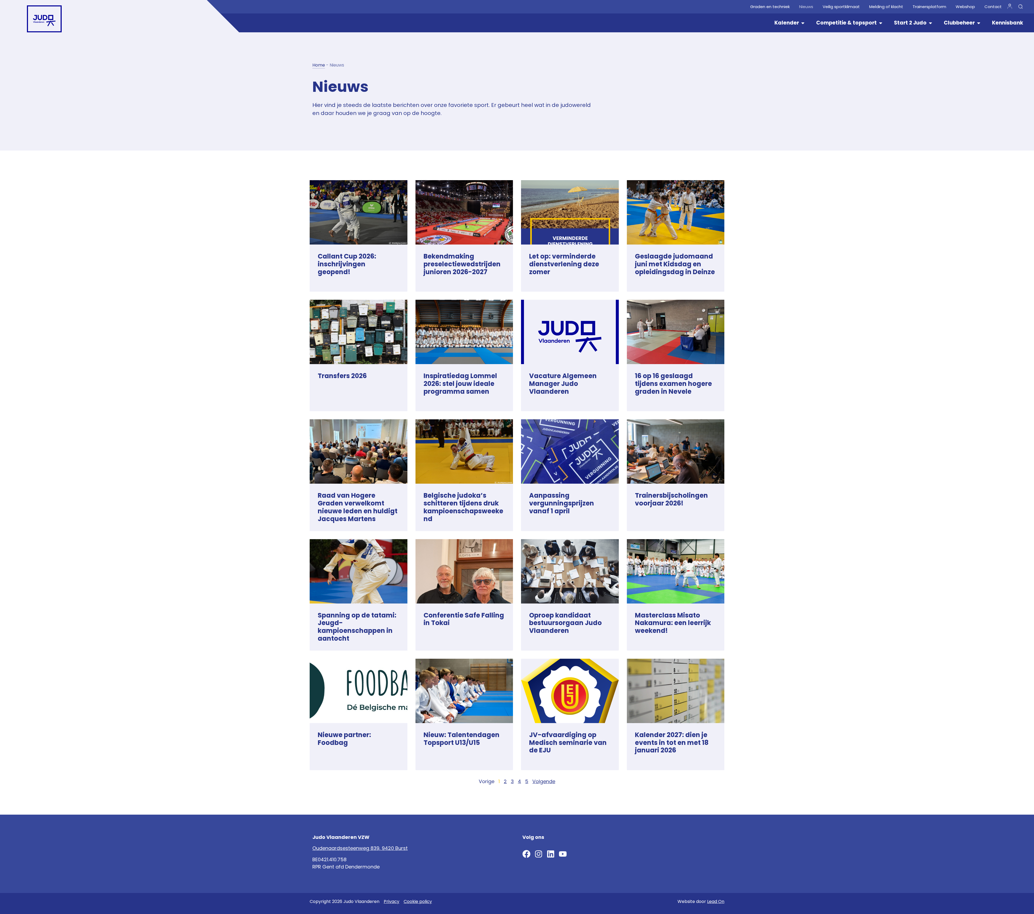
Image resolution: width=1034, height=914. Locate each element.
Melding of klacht (886, 6)
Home (318, 65)
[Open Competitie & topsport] (880, 23)
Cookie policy (418, 901)
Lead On (715, 901)
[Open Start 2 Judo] (930, 23)
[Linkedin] (551, 854)
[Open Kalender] (802, 23)
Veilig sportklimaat (841, 6)
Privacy (391, 901)
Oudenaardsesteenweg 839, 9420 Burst (360, 848)
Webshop (965, 6)
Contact (993, 6)
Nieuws (806, 6)
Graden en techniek (770, 6)
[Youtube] (563, 854)
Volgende (543, 781)
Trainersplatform (929, 6)
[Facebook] (526, 854)
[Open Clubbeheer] (978, 23)
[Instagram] (539, 854)
